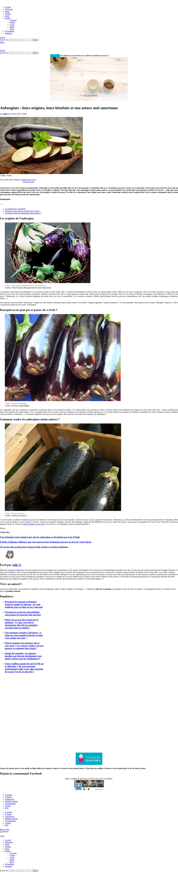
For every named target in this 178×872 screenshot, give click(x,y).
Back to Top (4, 829)
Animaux (8, 33)
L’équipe (8, 797)
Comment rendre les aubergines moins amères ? (23, 213)
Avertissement (10, 804)
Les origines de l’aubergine (15, 209)
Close (2, 836)
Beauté (7, 18)
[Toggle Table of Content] (2, 205)
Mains (12, 27)
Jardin (7, 11)
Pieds (12, 29)
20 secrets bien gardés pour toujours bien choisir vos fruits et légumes (34, 547)
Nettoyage (9, 9)
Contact (8, 806)
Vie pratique (9, 31)
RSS (6, 808)
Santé (7, 16)
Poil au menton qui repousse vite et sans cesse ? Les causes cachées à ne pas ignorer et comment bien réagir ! (24, 646)
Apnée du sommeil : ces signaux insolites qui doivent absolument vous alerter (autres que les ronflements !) (23, 656)
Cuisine (8, 14)
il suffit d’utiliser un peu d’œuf (33, 524)
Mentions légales (11, 801)
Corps (12, 25)
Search (35, 40)
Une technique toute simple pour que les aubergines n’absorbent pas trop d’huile (40, 537)
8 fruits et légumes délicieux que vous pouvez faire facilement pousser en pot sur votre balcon (45, 542)
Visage (12, 22)
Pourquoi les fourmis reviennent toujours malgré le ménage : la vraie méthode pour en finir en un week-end (24, 604)
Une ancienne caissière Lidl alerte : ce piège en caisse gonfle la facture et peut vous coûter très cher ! (24, 635)
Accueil (8, 7)
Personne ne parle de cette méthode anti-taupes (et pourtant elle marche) (23, 613)
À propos (8, 795)
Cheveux (13, 20)
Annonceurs (9, 799)
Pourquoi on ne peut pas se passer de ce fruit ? (22, 211)
